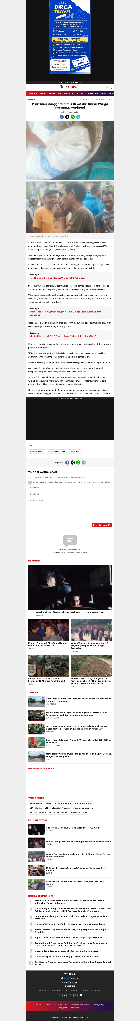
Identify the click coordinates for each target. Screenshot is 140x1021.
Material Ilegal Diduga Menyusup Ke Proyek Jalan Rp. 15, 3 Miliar (66, 951)
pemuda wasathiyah (84, 808)
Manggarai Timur (37, 452)
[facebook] (59, 995)
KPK (50, 803)
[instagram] (70, 995)
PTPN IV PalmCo (38, 812)
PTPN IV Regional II (39, 808)
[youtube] (81, 995)
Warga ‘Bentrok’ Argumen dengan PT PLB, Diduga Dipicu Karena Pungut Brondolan (66, 313)
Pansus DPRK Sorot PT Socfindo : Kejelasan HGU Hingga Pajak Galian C (46, 679)
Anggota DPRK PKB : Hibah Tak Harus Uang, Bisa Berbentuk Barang (75, 883)
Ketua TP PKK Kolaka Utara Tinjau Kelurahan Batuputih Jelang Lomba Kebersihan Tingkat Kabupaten (69, 902)
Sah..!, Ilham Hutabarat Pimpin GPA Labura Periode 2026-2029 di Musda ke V (78, 741)
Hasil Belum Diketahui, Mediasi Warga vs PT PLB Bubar (57, 277)
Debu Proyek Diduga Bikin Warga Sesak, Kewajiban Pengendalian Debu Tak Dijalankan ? (78, 700)
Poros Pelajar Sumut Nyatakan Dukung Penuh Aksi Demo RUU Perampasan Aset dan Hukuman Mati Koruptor (76, 714)
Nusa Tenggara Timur (57, 452)
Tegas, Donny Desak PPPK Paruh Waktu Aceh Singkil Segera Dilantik (68, 937)
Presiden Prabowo (61, 808)
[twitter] (64, 995)
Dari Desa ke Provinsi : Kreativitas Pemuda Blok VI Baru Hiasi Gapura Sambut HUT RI (73, 963)
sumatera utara (64, 803)
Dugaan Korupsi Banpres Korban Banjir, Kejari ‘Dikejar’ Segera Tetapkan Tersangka (71, 917)
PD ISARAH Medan (59, 812)
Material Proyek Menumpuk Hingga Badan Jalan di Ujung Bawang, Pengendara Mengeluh (79, 755)
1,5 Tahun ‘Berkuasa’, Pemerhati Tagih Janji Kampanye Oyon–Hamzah (76, 869)
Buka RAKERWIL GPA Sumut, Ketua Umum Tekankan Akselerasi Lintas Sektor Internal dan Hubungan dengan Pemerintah (76, 727)
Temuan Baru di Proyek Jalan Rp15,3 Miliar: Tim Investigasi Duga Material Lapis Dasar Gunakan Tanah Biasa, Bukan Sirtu (71, 944)
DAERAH (31, 99)
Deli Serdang (37, 803)
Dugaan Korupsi (84, 803)
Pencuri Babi (74, 452)
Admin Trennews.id (69, 112)
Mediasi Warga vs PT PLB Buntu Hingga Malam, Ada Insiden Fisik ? (63, 336)
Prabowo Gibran (79, 812)
